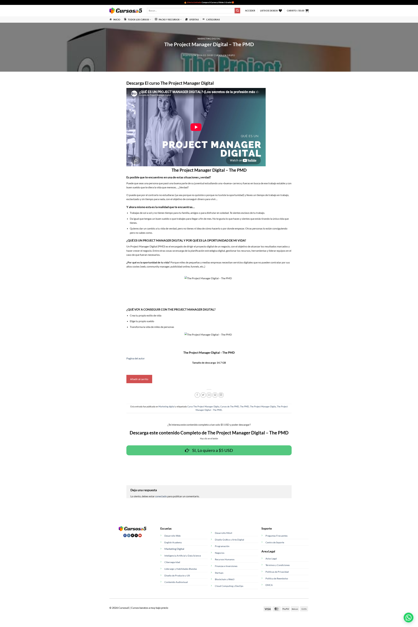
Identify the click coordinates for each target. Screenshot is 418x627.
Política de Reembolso (276, 578)
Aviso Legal (271, 558)
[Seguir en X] (136, 535)
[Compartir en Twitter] (203, 395)
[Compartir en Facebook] (197, 395)
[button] (250, 11)
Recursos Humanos (224, 559)
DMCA (269, 585)
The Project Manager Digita (263, 406)
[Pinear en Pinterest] (215, 395)
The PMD (244, 406)
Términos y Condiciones (277, 565)
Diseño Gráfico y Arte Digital (229, 539)
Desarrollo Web (172, 535)
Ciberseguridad (172, 562)
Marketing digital (209, 38)
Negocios (219, 552)
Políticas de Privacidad (277, 571)
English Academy (173, 542)
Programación (222, 546)
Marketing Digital (174, 548)
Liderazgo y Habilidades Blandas (180, 568)
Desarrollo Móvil (223, 533)
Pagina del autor (135, 358)
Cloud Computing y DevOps (229, 586)
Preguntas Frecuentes (276, 535)
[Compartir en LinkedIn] (221, 395)
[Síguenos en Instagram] (128, 535)
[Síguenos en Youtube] (140, 535)
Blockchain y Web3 (224, 579)
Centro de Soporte (274, 542)
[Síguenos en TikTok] (132, 535)
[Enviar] (237, 10)
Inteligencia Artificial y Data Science (182, 555)
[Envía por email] (209, 395)
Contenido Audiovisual (176, 582)
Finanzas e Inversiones (226, 566)
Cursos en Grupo (224, 55)
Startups (219, 572)
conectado (161, 496)
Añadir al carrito (139, 379)
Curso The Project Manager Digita (203, 406)
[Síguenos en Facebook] (125, 535)
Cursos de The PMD (229, 406)
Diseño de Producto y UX (177, 575)
